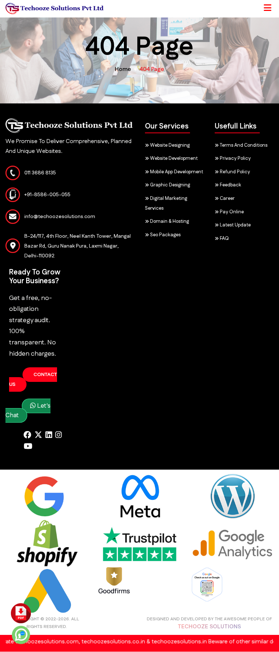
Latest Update (235, 225)
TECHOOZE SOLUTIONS (209, 627)
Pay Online (231, 212)
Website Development (173, 158)
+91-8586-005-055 (47, 194)
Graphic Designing (169, 185)
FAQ (224, 238)
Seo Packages (165, 235)
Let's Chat (27, 411)
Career (227, 198)
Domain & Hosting (169, 221)
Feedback (230, 185)
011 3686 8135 (40, 173)
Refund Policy (234, 172)
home (123, 69)
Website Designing (169, 145)
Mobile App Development (176, 172)
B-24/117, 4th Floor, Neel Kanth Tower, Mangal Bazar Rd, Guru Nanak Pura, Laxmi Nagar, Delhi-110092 (77, 246)
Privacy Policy (235, 158)
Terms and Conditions (243, 145)
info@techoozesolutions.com (59, 216)
